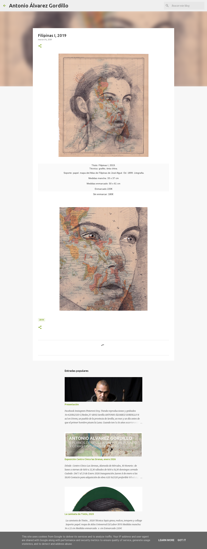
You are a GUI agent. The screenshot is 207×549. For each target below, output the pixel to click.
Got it (182, 540)
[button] (40, 46)
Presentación (72, 404)
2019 (41, 320)
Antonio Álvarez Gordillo (38, 5)
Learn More (166, 540)
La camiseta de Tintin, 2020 (79, 514)
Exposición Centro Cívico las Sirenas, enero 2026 (90, 459)
